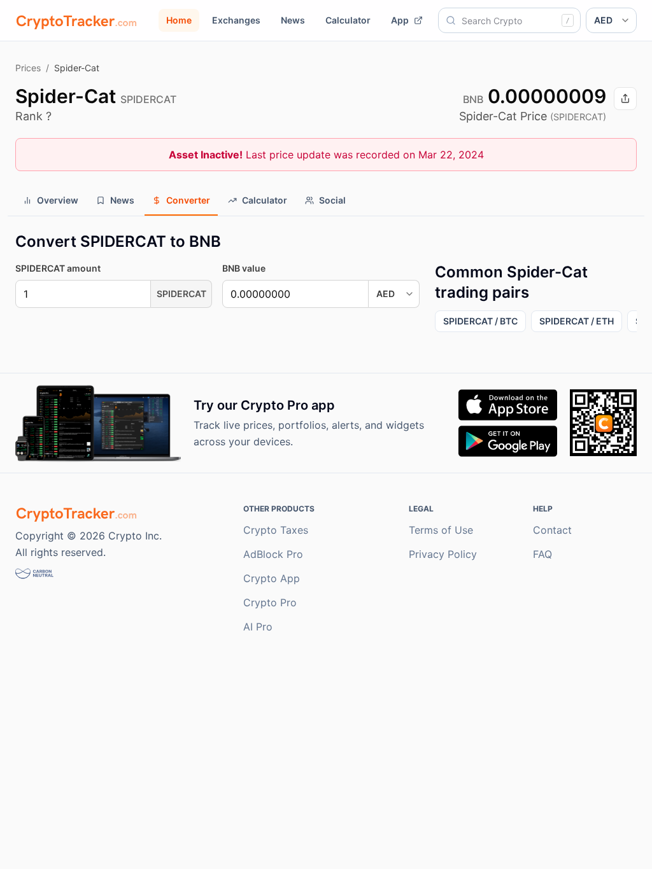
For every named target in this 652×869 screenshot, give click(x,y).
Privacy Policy (443, 554)
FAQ (542, 554)
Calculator (348, 20)
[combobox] (509, 20)
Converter (188, 200)
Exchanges (236, 20)
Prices (28, 67)
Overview (57, 200)
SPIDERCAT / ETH (576, 321)
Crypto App (271, 578)
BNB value (244, 268)
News (293, 20)
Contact (552, 530)
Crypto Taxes (275, 530)
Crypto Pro (270, 602)
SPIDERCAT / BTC (480, 321)
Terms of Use (441, 530)
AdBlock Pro (273, 554)
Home (179, 20)
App (400, 20)
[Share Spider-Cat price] (625, 98)
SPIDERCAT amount (58, 268)
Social (332, 200)
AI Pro (258, 626)
